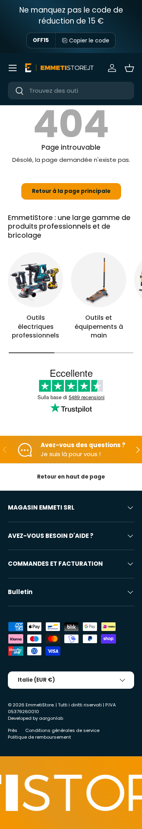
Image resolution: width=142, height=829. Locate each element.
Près (12, 730)
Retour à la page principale (71, 191)
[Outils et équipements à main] (98, 280)
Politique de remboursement (39, 737)
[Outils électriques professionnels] (35, 280)
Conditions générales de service (62, 730)
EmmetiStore (40, 705)
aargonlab (51, 718)
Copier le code (89, 40)
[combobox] (71, 90)
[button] (129, 68)
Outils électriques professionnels (35, 326)
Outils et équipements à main (99, 326)
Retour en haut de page (71, 477)
